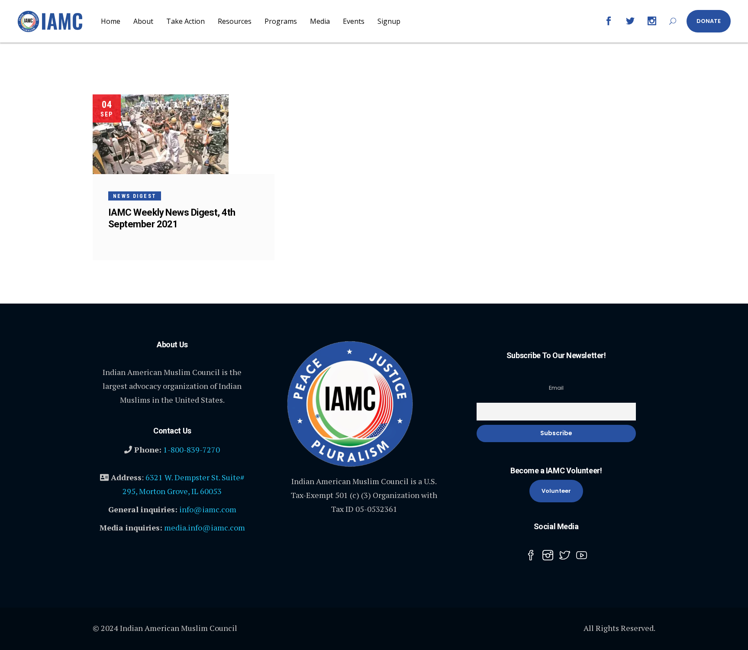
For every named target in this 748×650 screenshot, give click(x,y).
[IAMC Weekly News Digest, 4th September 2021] (161, 134)
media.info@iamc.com (204, 527)
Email (556, 387)
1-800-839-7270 (191, 449)
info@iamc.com (207, 509)
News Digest (134, 196)
